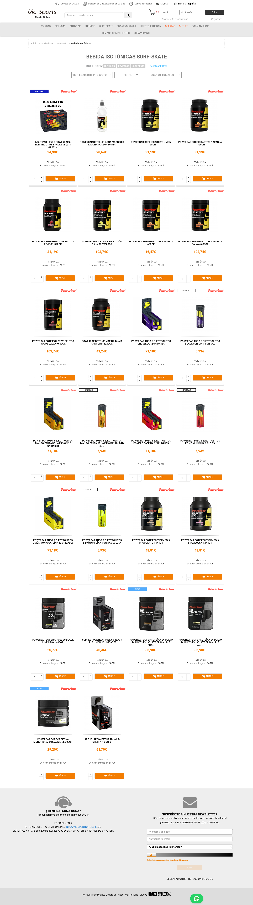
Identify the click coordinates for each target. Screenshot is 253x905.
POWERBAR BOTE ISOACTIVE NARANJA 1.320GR (200, 143)
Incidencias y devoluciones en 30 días (106, 3)
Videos (143, 894)
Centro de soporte (143, 3)
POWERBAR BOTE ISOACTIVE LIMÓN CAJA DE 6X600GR (102, 243)
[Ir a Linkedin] (164, 894)
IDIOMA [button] (163, 3)
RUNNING (90, 26)
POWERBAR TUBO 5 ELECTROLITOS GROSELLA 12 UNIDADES (151, 342)
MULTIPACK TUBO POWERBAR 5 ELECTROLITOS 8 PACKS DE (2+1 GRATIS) (53, 145)
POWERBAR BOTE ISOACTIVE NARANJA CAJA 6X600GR (200, 243)
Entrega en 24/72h (69, 3)
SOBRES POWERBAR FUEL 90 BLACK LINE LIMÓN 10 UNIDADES (102, 641)
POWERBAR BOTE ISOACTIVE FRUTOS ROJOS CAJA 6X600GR (53, 342)
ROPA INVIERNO (200, 26)
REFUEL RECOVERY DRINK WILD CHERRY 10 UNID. (102, 740)
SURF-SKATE (106, 26)
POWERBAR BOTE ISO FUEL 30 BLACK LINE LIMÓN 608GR (53, 641)
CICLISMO (60, 26)
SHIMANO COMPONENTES (115, 33)
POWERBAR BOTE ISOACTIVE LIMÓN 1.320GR (151, 143)
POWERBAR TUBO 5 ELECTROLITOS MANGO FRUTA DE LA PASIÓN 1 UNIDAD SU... (102, 443)
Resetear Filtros (158, 66)
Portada (86, 894)
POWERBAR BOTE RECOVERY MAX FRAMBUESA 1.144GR (200, 541)
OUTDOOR (75, 26)
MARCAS (46, 26)
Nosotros (123, 894)
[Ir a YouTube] (160, 894)
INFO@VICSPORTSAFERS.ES (81, 826)
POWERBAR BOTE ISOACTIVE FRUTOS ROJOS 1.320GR (53, 243)
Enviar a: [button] (186, 3)
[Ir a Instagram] (169, 894)
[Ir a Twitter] (155, 894)
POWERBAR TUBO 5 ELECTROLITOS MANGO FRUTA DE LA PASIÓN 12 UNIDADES (53, 443)
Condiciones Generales (104, 894)
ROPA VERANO (142, 33)
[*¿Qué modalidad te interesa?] (190, 846)
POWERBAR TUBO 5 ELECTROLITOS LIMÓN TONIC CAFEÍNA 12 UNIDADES (53, 541)
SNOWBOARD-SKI (126, 26)
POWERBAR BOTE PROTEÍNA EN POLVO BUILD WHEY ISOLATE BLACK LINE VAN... (200, 642)
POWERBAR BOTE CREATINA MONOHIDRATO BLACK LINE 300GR (52, 740)
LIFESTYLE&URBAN (150, 26)
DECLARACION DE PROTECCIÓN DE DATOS (190, 878)
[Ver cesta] (152, 12)
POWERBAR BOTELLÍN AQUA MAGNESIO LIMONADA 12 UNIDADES (102, 143)
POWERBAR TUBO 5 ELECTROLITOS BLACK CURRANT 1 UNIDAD (200, 342)
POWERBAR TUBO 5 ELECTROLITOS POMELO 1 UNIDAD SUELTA (200, 442)
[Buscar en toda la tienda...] (128, 15)
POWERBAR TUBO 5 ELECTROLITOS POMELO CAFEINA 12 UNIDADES (151, 442)
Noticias (133, 894)
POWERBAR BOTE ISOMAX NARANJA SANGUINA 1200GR (102, 342)
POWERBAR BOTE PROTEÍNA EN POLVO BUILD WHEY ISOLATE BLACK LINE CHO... (151, 642)
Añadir (62, 178)
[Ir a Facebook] (151, 894)
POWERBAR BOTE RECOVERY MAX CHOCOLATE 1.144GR (151, 541)
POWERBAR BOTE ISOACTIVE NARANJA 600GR (151, 243)
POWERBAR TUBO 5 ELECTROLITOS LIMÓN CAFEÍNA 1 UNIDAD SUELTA (102, 541)
